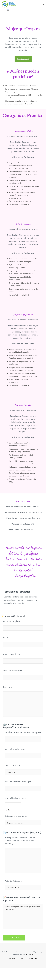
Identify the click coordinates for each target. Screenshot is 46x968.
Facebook (12, 958)
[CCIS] (9, 4)
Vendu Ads (29, 954)
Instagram (33, 958)
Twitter (23, 958)
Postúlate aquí (23, 59)
